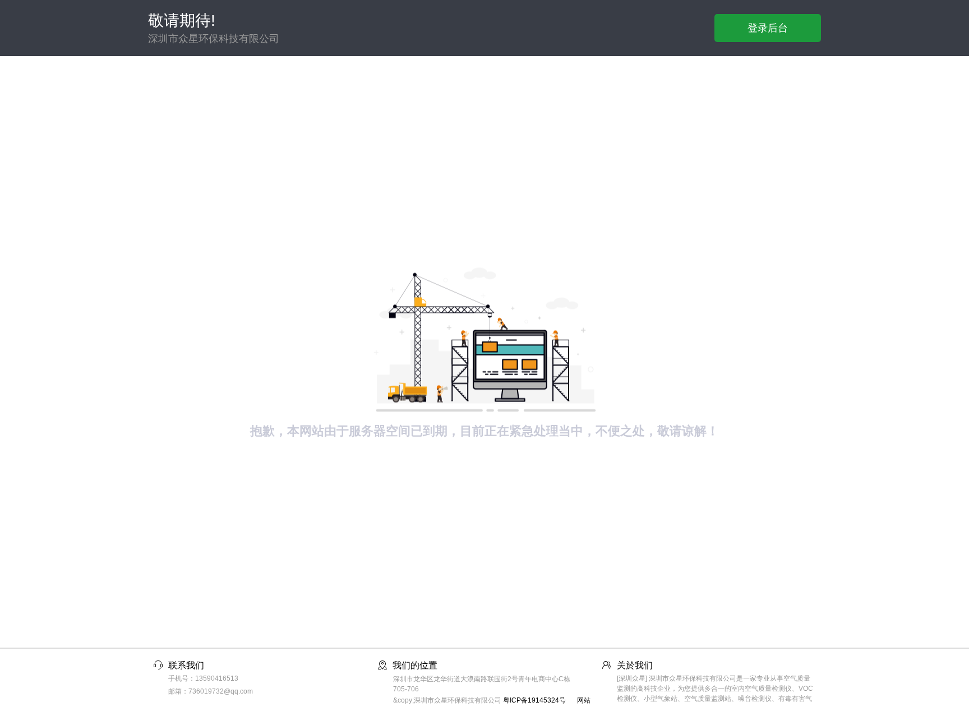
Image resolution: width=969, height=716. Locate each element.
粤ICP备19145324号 (534, 700)
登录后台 (767, 28)
